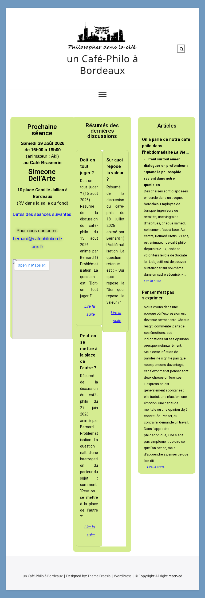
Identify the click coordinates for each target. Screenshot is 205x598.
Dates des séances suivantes (42, 214)
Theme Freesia (99, 575)
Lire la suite (89, 310)
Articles (166, 125)
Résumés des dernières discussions (102, 130)
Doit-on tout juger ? (87, 166)
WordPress (122, 575)
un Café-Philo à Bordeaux (102, 64)
